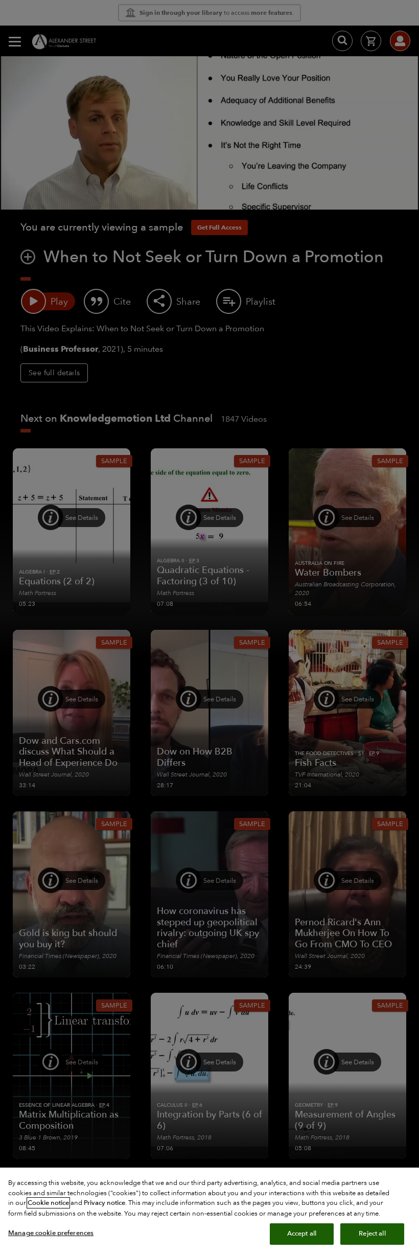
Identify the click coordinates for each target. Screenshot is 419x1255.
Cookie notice (48, 1202)
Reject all (372, 1233)
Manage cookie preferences (51, 1233)
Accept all (301, 1233)
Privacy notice (104, 1202)
